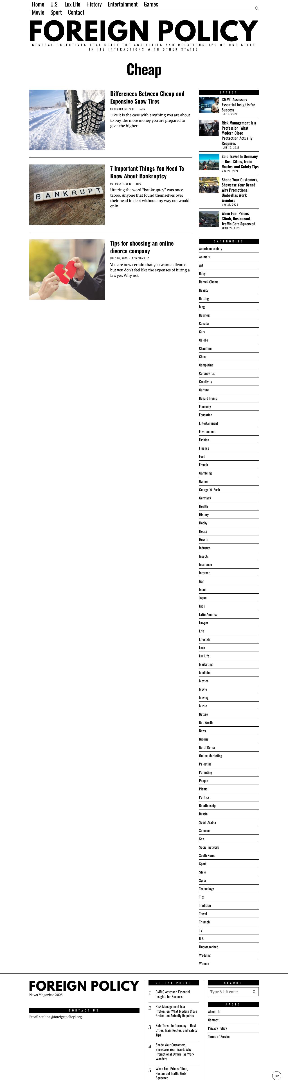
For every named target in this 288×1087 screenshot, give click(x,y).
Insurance (205, 564)
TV (200, 930)
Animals (204, 257)
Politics (204, 797)
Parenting (205, 772)
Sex (201, 838)
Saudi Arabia (207, 822)
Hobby (203, 523)
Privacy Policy (217, 1028)
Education (205, 414)
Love (202, 647)
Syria (202, 880)
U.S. (201, 938)
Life (201, 631)
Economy (205, 406)
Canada (204, 323)
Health (203, 506)
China (203, 356)
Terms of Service (219, 1036)
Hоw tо (203, 539)
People (203, 780)
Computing (206, 365)
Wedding (205, 955)
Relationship (140, 258)
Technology (206, 888)
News (202, 730)
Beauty (203, 290)
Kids (202, 606)
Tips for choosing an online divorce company (142, 247)
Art (201, 265)
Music (203, 705)
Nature (203, 714)
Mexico (204, 680)
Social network (209, 847)
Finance (204, 448)
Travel (203, 913)
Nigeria (204, 739)
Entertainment (208, 423)
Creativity (205, 381)
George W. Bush (209, 489)
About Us (214, 1011)
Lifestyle (204, 639)
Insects (204, 556)
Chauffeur (205, 348)
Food (202, 456)
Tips (138, 183)
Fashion (204, 439)
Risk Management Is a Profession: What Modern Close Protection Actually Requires (239, 133)
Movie (203, 689)
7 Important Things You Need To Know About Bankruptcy (147, 172)
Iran (201, 581)
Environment (207, 431)
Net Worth (206, 722)
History (204, 514)
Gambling (205, 473)
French (203, 464)
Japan (203, 597)
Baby (202, 273)
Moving (204, 697)
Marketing (206, 664)
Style (202, 872)
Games (203, 481)
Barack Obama (208, 281)
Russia (203, 813)
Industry (204, 547)
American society (210, 248)
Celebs (203, 340)
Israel (203, 589)
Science (204, 830)
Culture (204, 390)
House (203, 531)
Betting (204, 298)
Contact (213, 1020)
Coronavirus (207, 373)
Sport (202, 863)
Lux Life (204, 656)
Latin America (208, 614)
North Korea (207, 747)
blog (202, 306)
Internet (204, 572)
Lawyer (203, 622)
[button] (254, 991)
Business (205, 315)
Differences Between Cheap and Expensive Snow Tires (147, 97)
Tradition (205, 905)
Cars (142, 109)
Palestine (205, 764)
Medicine (205, 672)
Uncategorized (208, 946)
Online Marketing (210, 755)
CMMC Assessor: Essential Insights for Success (238, 104)
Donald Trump (208, 398)
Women (204, 963)
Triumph (204, 922)
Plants (203, 789)
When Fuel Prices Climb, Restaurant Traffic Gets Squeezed (238, 218)
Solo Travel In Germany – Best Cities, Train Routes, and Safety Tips (240, 161)
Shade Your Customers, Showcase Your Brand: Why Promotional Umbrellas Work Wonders (240, 190)
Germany (205, 498)
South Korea (207, 855)
